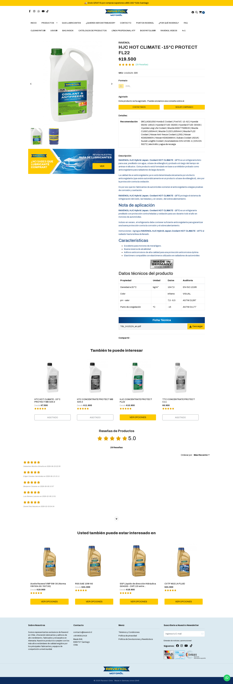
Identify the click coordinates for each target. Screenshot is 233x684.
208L (128, 86)
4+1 (184, 31)
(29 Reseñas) (142, 65)
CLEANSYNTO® (38, 31)
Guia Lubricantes (71, 23)
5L (121, 86)
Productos (48, 23)
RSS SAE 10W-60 (84, 584)
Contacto (125, 23)
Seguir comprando (184, 107)
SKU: (121, 73)
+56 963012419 (80, 636)
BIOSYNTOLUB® (148, 31)
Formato (123, 80)
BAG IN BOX (67, 31)
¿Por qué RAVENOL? (169, 23)
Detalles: (123, 115)
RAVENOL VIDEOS (169, 31)
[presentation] (31, 84)
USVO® (53, 31)
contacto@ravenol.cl (82, 632)
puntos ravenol (145, 23)
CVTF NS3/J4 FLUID (175, 584)
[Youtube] (43, 11)
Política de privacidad (128, 636)
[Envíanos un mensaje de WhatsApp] (227, 678)
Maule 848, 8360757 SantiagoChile (81, 642)
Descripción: (125, 156)
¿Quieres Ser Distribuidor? (100, 23)
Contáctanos (139, 107)
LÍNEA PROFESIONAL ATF (123, 31)
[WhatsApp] (38, 11)
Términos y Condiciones (129, 632)
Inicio (34, 23)
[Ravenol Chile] (116, 12)
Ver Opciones (138, 417)
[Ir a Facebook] (29, 11)
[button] (195, 455)
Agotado (123, 97)
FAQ (186, 23)
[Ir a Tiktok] (47, 11)
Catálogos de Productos (92, 31)
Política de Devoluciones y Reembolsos (136, 639)
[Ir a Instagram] (34, 11)
